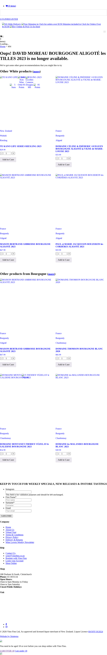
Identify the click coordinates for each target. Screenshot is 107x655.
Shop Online (11, 563)
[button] (11, 6)
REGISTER (12, 19)
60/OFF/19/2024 (95, 631)
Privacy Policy (12, 537)
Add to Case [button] (8, 159)
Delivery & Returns (14, 540)
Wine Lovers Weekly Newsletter (20, 542)
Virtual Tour (11, 532)
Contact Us (10, 553)
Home (8, 527)
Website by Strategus (9, 636)
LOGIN (3, 19)
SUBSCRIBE (6, 516)
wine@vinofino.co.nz (15, 556)
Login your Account (14, 561)
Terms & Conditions (14, 535)
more (36, 71)
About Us (10, 530)
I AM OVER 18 (7, 651)
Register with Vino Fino (16, 558)
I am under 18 (21, 651)
